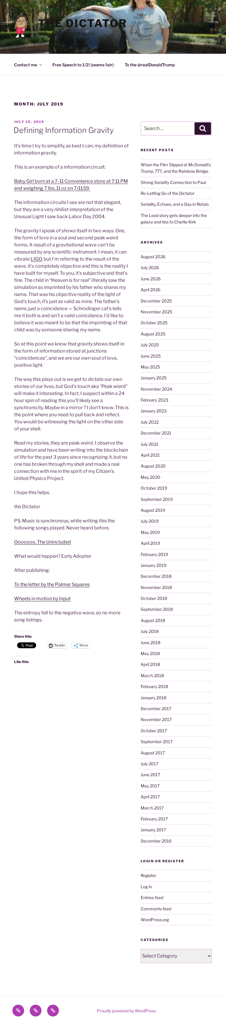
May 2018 (150, 653)
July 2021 (149, 444)
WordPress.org (155, 919)
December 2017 (156, 708)
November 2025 (156, 311)
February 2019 (154, 554)
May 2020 (150, 477)
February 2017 (154, 818)
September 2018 (157, 609)
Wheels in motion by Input (42, 598)
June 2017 (150, 774)
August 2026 (153, 256)
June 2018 (150, 642)
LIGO (36, 259)
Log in (146, 886)
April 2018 (150, 664)
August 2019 (153, 510)
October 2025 (154, 322)
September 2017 (156, 741)
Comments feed (156, 908)
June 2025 (151, 355)
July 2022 (150, 422)
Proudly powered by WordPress (126, 1010)
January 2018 (153, 697)
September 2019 (157, 499)
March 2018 (152, 675)
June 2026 (151, 278)
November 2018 (156, 587)
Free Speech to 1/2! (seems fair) (83, 64)
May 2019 (150, 532)
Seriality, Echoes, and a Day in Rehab (175, 204)
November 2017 (156, 719)
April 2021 (150, 455)
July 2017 (149, 763)
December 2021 (156, 432)
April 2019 (150, 543)
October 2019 (154, 488)
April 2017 (150, 796)
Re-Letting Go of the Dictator (168, 193)
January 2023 (154, 410)
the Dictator (82, 23)
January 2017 (153, 829)
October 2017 (154, 730)
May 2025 (150, 366)
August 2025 (153, 333)
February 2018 (154, 686)
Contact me (25, 64)
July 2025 (150, 344)
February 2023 (154, 399)
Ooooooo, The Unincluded (42, 542)
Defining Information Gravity (64, 130)
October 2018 (154, 598)
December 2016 (156, 840)
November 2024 (156, 388)
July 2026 (150, 267)
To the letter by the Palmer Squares (52, 584)
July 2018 (150, 631)
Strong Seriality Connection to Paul (173, 182)
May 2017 (150, 785)
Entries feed (152, 897)
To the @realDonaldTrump (150, 64)
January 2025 (154, 377)
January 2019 (153, 565)
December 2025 (156, 300)
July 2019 (150, 521)
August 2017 (153, 752)
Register (148, 875)
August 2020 (153, 465)
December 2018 (156, 576)
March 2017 (152, 807)
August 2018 (153, 620)
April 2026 (150, 289)
